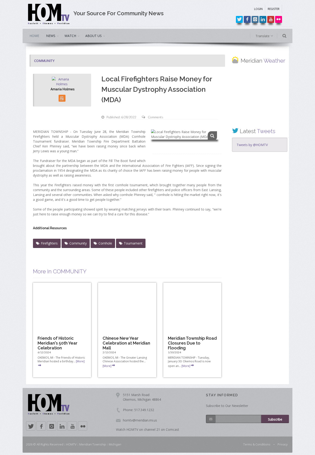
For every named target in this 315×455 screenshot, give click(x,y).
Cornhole (105, 243)
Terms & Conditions (256, 444)
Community (78, 243)
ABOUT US (93, 36)
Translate (263, 36)
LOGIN (258, 9)
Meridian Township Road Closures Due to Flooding (192, 343)
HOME (34, 36)
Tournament (133, 243)
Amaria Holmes (62, 89)
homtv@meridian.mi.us (140, 420)
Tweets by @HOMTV (252, 145)
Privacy (283, 444)
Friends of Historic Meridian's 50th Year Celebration (57, 343)
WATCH (70, 36)
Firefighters (49, 243)
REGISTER (273, 9)
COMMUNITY (44, 60)
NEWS (50, 36)
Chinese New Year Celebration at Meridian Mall (126, 343)
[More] (107, 366)
